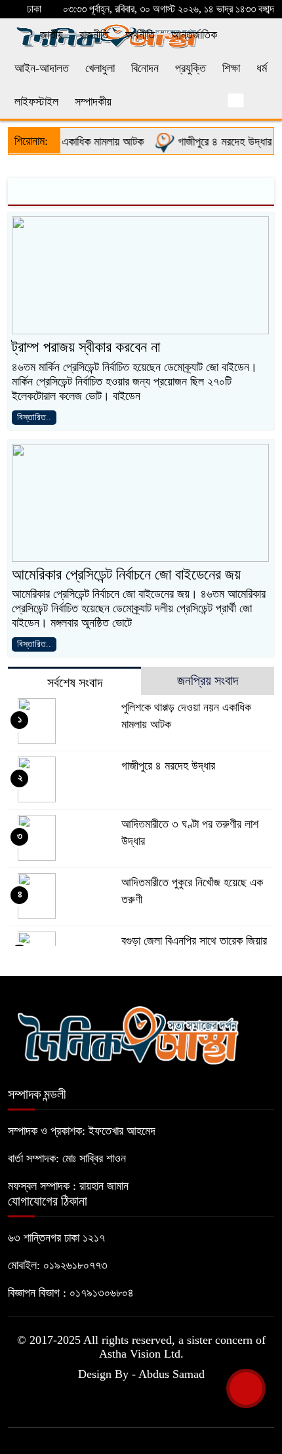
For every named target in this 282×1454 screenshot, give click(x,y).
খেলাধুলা (100, 68)
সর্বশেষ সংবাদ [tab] (74, 682)
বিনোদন (145, 68)
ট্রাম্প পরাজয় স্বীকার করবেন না (86, 347)
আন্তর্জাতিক (194, 34)
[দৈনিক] (127, 1033)
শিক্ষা (231, 68)
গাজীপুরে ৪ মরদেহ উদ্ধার (216, 141)
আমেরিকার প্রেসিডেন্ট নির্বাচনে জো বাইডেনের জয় (126, 574)
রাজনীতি (94, 34)
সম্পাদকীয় (93, 101)
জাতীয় (51, 34)
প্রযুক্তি (190, 68)
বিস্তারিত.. (34, 417)
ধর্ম (261, 68)
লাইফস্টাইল (36, 101)
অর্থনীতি (140, 34)
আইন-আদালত (41, 68)
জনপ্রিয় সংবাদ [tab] (207, 680)
